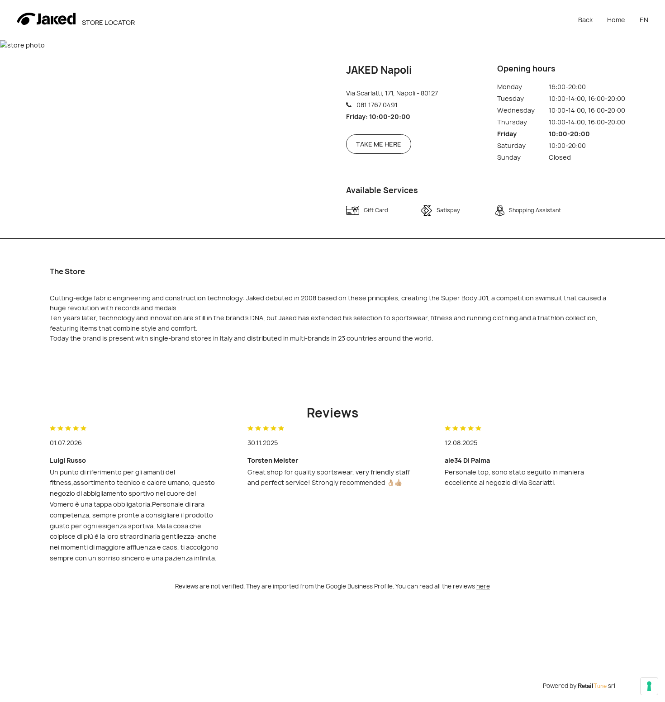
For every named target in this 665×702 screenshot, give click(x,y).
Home (616, 19)
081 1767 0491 (377, 104)
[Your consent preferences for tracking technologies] (649, 686)
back (585, 19)
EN (644, 19)
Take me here (378, 144)
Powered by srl (579, 686)
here (483, 586)
